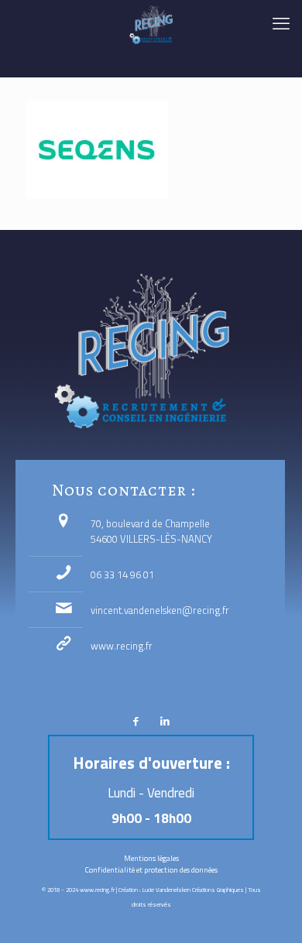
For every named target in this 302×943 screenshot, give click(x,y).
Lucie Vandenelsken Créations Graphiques (193, 889)
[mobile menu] (281, 23)
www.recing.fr (122, 645)
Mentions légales (151, 858)
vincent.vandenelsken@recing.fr (160, 610)
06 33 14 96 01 (122, 574)
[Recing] (151, 23)
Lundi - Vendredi (151, 793)
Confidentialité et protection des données (151, 870)
